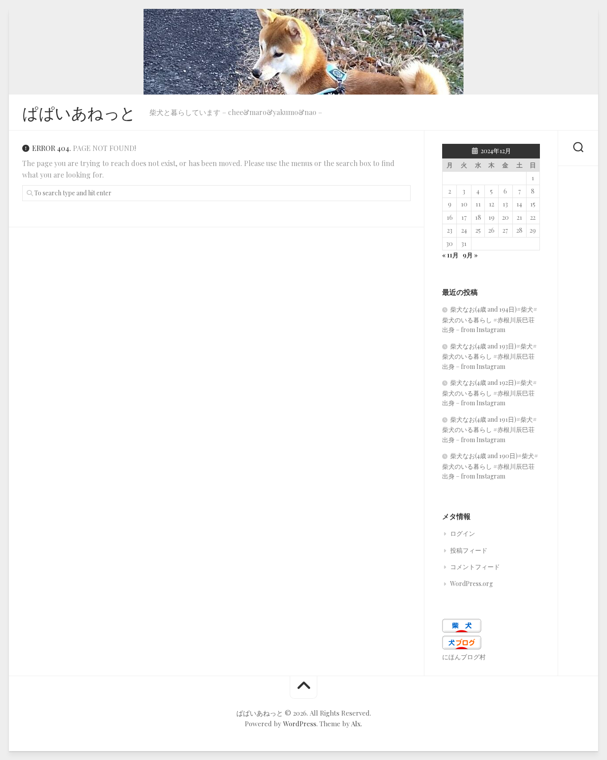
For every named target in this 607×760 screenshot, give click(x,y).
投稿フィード (468, 550)
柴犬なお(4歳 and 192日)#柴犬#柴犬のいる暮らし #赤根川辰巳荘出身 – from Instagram (489, 392)
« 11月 (450, 255)
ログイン (462, 533)
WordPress (299, 723)
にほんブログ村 (464, 657)
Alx (356, 723)
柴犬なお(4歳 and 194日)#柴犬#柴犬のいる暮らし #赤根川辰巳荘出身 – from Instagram (489, 319)
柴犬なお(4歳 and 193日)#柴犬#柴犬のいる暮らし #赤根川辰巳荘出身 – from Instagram (489, 356)
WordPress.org (471, 583)
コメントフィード (475, 566)
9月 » (470, 255)
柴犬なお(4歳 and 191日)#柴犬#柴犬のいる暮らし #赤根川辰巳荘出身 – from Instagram (489, 429)
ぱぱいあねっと (79, 112)
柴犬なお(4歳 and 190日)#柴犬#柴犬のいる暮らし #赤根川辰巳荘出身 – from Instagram (490, 465)
